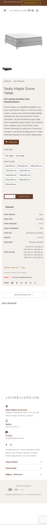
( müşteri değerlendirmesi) (22, 277)
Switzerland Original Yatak (13, 334)
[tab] (9, 207)
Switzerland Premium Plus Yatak (34, 334)
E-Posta (8, 435)
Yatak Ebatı (8, 150)
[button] (7, 200)
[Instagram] (11, 445)
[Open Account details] (37, 10)
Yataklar (7, 81)
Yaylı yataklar (18, 81)
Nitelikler (9, 207)
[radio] (9, 156)
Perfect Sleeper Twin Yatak (13, 369)
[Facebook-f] (6, 445)
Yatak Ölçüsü (9, 162)
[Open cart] (33, 10)
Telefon (8, 424)
